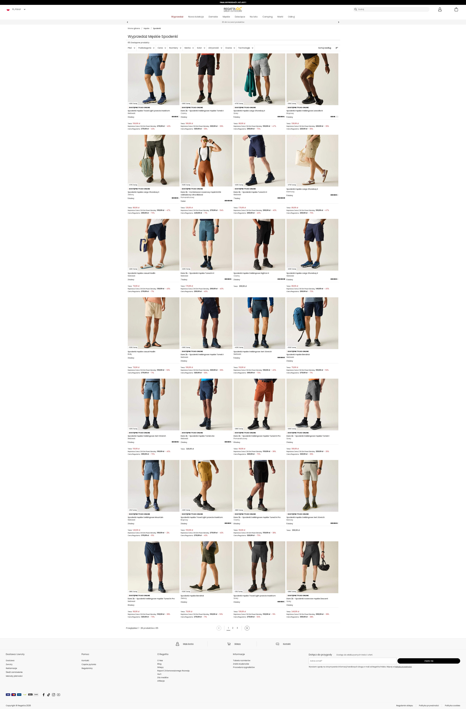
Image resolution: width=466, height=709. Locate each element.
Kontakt (287, 643)
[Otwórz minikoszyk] (456, 9)
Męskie (226, 16)
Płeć (132, 47)
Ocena (230, 47)
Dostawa (10, 660)
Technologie (246, 47)
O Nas (160, 660)
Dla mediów (162, 677)
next (338, 22)
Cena (162, 47)
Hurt (159, 674)
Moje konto (188, 643)
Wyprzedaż (177, 16)
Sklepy (237, 643)
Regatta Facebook (43, 694)
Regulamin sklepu (404, 705)
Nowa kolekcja (196, 16)
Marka (189, 47)
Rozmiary (175, 47)
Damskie (213, 16)
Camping (267, 16)
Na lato (254, 16)
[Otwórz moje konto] (440, 9)
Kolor (201, 47)
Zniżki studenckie (241, 664)
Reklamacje (11, 668)
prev (127, 22)
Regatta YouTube (58, 694)
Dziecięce (240, 16)
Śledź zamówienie (14, 672)
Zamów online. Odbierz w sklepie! (233, 22)
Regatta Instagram (53, 694)
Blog (159, 664)
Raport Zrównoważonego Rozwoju (173, 670)
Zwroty (9, 664)
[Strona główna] (233, 9)
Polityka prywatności (403, 667)
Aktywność (215, 47)
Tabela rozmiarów (241, 660)
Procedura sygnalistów (244, 667)
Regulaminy (87, 668)
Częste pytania (89, 664)
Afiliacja (161, 680)
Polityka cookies (452, 705)
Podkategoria (146, 47)
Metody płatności (14, 676)
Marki (280, 16)
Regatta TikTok (48, 694)
